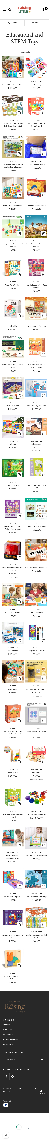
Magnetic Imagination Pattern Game (12, 936)
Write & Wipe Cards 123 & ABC (36, 486)
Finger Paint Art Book (12, 285)
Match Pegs (36, 772)
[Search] (9, 9)
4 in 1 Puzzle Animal (12, 612)
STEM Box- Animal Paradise (36, 205)
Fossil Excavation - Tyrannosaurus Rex (12, 856)
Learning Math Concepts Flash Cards (36, 936)
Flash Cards (13, 444)
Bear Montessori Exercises (36, 814)
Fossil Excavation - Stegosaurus (36, 445)
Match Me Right (36, 85)
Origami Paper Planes (36, 612)
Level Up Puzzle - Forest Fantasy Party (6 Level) (12, 527)
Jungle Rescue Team (12, 485)
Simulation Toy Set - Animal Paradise (36, 245)
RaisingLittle (36, 81)
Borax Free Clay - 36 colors (36, 406)
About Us (6, 1024)
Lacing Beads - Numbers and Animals (12, 245)
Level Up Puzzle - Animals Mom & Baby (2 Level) (13, 732)
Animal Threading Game (12, 897)
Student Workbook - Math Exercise (36, 732)
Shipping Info (8, 1034)
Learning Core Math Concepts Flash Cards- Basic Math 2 (12, 124)
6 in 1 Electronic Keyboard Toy (36, 567)
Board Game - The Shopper (12, 205)
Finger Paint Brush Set (36, 651)
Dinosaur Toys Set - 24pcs (36, 526)
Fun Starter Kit (12, 651)
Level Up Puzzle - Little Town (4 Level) (12, 815)
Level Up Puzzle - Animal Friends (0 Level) (36, 124)
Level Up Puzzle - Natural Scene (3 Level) (36, 365)
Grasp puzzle (12, 689)
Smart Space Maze (12, 406)
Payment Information (10, 1039)
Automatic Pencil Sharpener (36, 689)
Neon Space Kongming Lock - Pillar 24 (12, 568)
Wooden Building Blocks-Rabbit (13, 977)
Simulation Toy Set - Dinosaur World (12, 365)
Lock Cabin (13, 326)
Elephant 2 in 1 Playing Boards (36, 855)
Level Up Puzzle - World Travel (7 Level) (36, 286)
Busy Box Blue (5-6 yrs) (36, 164)
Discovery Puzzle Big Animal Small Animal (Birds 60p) (13, 165)
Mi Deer (13, 81)
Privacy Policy (8, 1044)
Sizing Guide (7, 1029)
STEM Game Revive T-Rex (36, 326)
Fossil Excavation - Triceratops (36, 897)
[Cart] (44, 9)
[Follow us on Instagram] (12, 1076)
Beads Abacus (13, 772)
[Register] (42, 1059)
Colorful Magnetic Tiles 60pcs (12, 85)
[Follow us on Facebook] (6, 1076)
